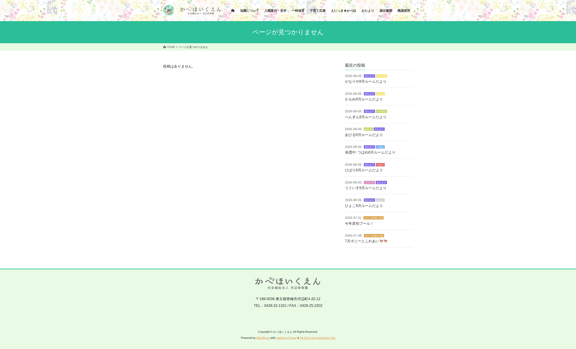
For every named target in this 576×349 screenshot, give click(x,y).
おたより (369, 76)
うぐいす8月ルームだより (366, 188)
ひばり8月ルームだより (364, 170)
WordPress (263, 338)
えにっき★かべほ (373, 218)
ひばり (380, 164)
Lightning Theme (286, 338)
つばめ (380, 147)
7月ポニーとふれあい (362, 241)
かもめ (380, 94)
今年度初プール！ (359, 223)
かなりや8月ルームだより (366, 81)
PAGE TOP (559, 335)
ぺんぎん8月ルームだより (366, 117)
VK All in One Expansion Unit (317, 338)
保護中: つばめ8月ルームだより (370, 152)
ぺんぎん (381, 111)
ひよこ (380, 200)
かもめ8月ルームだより (364, 99)
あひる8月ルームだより (364, 135)
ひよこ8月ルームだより (364, 206)
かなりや (381, 76)
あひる (368, 129)
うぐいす (369, 182)
